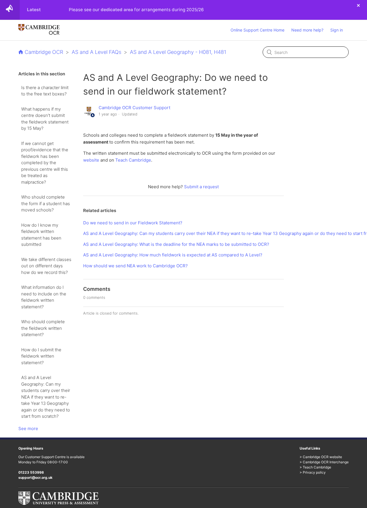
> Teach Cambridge (315, 467)
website (91, 160)
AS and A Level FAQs (96, 52)
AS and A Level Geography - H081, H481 (178, 52)
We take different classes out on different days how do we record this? (46, 266)
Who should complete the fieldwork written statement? (43, 328)
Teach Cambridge (133, 160)
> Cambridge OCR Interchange (324, 462)
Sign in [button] (336, 30)
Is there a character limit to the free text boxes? (45, 91)
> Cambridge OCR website (321, 457)
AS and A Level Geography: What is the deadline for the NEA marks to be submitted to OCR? (176, 244)
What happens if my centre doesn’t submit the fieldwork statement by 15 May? (45, 118)
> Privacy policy (313, 472)
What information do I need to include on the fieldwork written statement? (43, 297)
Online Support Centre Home (257, 30)
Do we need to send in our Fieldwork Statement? (132, 222)
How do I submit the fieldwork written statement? (41, 356)
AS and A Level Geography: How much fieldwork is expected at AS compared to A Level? (172, 255)
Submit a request (201, 186)
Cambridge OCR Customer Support (134, 107)
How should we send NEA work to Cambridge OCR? (135, 265)
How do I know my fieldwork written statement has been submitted (41, 234)
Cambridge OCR (44, 52)
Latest (34, 9)
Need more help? (307, 30)
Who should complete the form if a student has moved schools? (45, 203)
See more (28, 428)
